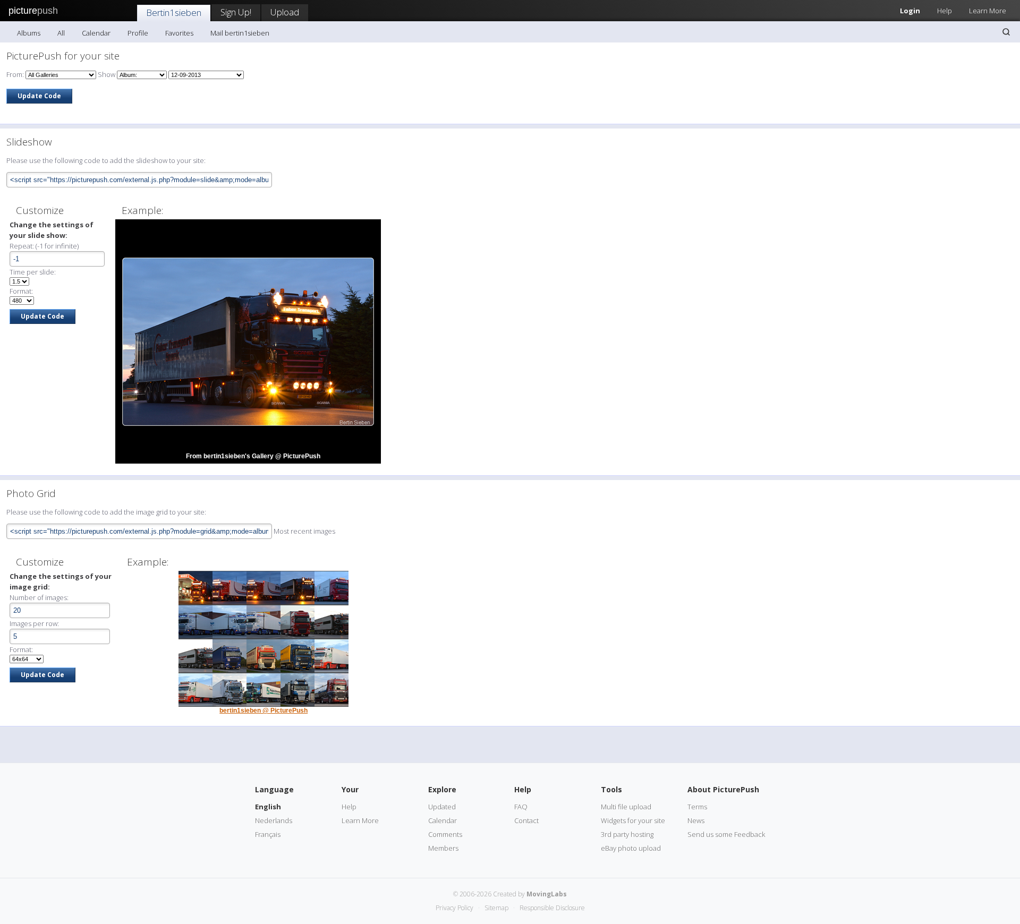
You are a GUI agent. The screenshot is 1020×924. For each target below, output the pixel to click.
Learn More (987, 10)
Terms (697, 806)
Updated (442, 806)
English (268, 806)
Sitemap (496, 907)
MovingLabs (546, 894)
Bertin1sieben (173, 12)
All (61, 33)
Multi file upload (626, 806)
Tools (611, 789)
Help (944, 10)
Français (267, 834)
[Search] (1006, 31)
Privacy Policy (454, 907)
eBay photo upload (631, 848)
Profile (138, 33)
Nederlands (273, 820)
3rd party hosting (627, 834)
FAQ (521, 806)
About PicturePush (723, 789)
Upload (284, 12)
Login (910, 10)
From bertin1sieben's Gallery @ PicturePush (253, 456)
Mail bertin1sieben (239, 33)
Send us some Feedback (726, 834)
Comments (445, 834)
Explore (442, 789)
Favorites (179, 33)
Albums (28, 33)
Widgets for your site (633, 820)
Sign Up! (235, 12)
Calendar (96, 33)
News (695, 820)
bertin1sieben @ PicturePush (263, 710)
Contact (526, 820)
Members (443, 848)
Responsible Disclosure (552, 907)
